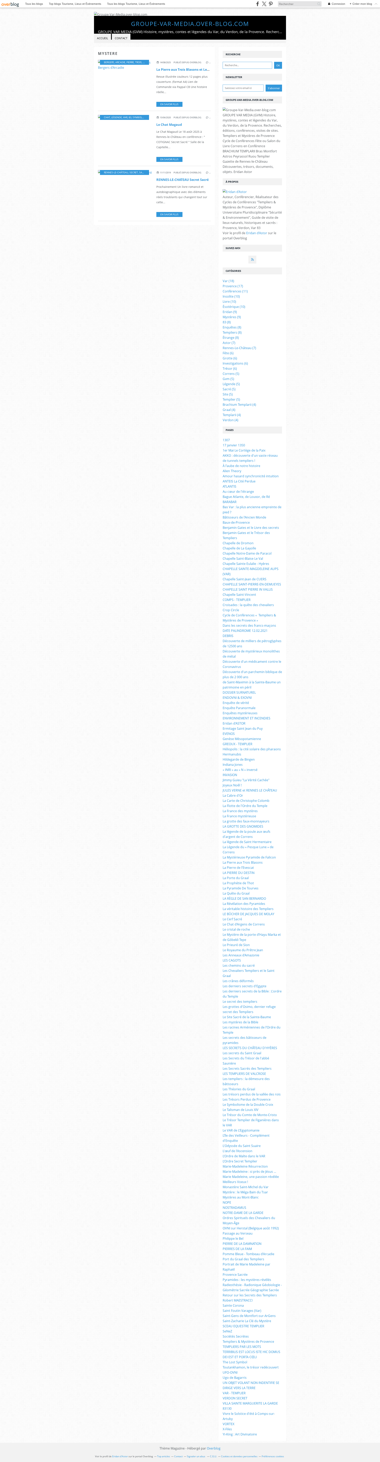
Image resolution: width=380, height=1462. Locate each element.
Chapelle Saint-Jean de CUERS (244, 579)
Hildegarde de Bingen (239, 759)
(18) (228, 281)
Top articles (163, 1456)
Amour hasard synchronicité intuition (251, 476)
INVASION (230, 775)
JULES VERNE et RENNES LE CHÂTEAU (250, 790)
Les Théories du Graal (239, 1089)
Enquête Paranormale (239, 708)
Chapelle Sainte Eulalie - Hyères (246, 563)
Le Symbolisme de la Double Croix (248, 1104)
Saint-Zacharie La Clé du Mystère (247, 1321)
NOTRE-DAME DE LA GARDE (243, 1213)
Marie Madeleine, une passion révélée (251, 1177)
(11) (235, 291)
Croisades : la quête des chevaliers (248, 605)
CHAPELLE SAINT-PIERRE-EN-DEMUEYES (252, 584)
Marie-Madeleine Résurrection (245, 1166)
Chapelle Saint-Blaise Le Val (243, 558)
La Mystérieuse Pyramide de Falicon (249, 857)
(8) (227, 322)
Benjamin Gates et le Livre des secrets (251, 527)
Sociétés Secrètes (236, 1336)
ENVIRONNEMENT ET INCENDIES (246, 718)
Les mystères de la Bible (240, 1022)
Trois (138, 62)
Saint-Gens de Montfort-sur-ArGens (249, 1316)
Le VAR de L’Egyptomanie (241, 1130)
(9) (230, 312)
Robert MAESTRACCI (238, 1300)
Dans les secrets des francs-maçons (249, 625)
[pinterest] (270, 4)
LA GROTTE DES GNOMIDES (243, 826)
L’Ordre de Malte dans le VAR (244, 1156)
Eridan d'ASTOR (234, 723)
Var (125, 117)
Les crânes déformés (238, 981)
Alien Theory (232, 471)
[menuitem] (102, 38)
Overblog (213, 1448)
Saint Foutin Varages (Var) (242, 1310)
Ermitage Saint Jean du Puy (243, 728)
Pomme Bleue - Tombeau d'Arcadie (248, 1254)
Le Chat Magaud (169, 124)
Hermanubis (232, 754)
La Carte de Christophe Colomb (246, 800)
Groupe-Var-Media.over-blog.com (190, 24)
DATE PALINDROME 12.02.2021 (245, 630)
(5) (231, 373)
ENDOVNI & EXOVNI (237, 697)
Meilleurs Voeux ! (235, 1182)
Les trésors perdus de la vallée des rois (252, 1094)
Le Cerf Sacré (232, 919)
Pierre (130, 62)
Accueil (102, 38)
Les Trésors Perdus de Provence (247, 1099)
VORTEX (228, 1424)
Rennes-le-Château (116, 172)
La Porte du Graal (236, 878)
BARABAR (230, 502)
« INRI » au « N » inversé (240, 770)
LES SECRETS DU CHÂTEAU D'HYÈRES (250, 1048)
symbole (138, 117)
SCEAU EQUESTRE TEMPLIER (243, 1326)
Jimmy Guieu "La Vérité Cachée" (246, 780)
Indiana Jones (233, 764)
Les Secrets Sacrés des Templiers (247, 1068)
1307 (226, 440)
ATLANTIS (229, 486)
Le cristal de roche (236, 929)
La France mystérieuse (239, 816)
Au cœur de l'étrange (238, 491)
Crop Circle (231, 610)
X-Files (227, 1429)
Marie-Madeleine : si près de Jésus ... (249, 1171)
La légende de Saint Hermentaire (247, 842)
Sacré (142, 172)
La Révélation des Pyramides (244, 903)
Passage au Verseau (238, 1233)
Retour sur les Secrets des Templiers (250, 1295)
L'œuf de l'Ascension (237, 1151)
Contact (121, 38)
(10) (231, 296)
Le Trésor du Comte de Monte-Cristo (250, 1115)
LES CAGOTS (232, 960)
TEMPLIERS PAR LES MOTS (242, 1347)
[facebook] (257, 4)
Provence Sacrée (235, 1274)
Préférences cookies (273, 1456)
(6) (228, 353)
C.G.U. (213, 1456)
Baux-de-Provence (236, 522)
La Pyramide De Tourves (240, 888)
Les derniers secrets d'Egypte (244, 986)
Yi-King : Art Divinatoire (240, 1434)
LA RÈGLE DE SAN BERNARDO (244, 898)
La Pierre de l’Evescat (238, 867)
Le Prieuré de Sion (236, 945)
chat (107, 117)
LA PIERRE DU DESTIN (239, 873)
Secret (133, 172)
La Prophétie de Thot (238, 883)
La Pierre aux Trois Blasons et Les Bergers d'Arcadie (196, 69)
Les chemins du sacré (239, 965)
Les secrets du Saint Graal (242, 1053)
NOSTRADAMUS (234, 1207)
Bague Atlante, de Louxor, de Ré (246, 497)
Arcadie (120, 62)
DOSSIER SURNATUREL (239, 692)
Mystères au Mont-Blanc (241, 1197)
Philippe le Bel (233, 1238)
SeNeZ (227, 1331)
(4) (239, 404)
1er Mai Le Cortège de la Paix (244, 450)
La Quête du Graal (236, 893)
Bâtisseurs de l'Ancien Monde (244, 517)
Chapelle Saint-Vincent (239, 594)
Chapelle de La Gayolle (239, 548)
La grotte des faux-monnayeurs (246, 821)
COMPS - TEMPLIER (237, 600)
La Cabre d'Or (233, 795)
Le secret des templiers (240, 1001)
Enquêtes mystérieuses (240, 713)
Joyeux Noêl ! (232, 785)
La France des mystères (240, 811)
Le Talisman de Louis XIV (240, 1110)
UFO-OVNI (230, 1372)
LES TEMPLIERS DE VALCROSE (244, 1073)
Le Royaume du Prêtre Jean (243, 950)
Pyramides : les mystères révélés (247, 1280)
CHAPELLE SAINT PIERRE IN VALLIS (248, 589)
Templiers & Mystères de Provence (248, 1341)
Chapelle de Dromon (238, 543)
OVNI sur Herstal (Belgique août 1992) (251, 1228)
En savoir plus (169, 104)
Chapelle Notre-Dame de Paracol (247, 553)
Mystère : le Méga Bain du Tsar (245, 1192)
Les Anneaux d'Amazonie (241, 955)
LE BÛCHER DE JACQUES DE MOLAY (248, 914)
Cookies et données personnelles (239, 1456)
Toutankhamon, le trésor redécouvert (251, 1367)
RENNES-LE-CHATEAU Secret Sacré (182, 180)
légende (116, 117)
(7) (229, 343)
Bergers (109, 62)
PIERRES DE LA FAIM (237, 1249)
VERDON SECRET (235, 1398)
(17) (233, 286)
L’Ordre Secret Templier (240, 1161)
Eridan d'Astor (256, 233)
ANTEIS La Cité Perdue (239, 481)
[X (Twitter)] (264, 4)
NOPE (227, 1202)
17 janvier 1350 (234, 445)
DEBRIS (228, 636)
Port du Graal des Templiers (243, 1259)
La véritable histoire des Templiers (248, 909)
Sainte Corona (233, 1305)
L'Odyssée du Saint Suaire (242, 1146)
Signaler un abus (196, 1456)
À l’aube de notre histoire (241, 466)
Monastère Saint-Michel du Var (246, 1187)
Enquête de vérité (236, 703)
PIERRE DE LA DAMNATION (242, 1243)
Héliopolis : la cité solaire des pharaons (252, 749)
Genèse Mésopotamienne (242, 739)
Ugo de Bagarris (235, 1377)
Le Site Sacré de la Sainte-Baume (247, 1017)
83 (130, 117)
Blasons (148, 62)
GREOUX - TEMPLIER (237, 744)
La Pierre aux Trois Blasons (243, 862)
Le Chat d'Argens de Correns (244, 924)
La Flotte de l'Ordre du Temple (245, 806)
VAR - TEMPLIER (234, 1393)
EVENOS (229, 733)
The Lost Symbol (235, 1362)
